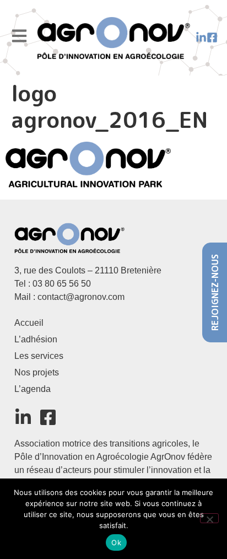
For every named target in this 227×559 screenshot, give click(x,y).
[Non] (209, 518)
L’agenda (32, 389)
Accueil (29, 322)
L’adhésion (35, 339)
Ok (116, 542)
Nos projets (36, 372)
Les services (38, 356)
